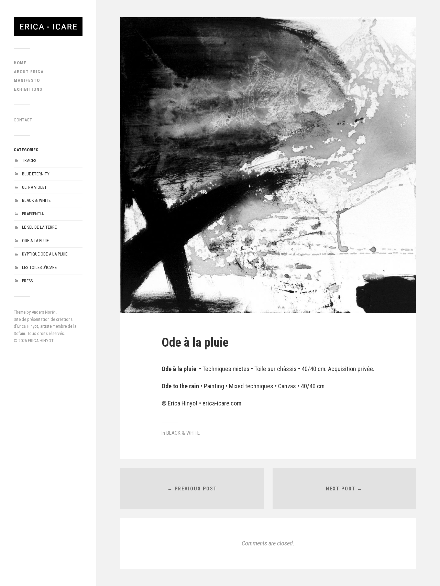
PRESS (27, 280)
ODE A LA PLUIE (35, 240)
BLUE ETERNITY (36, 173)
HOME (20, 62)
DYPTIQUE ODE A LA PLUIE (44, 254)
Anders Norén (44, 312)
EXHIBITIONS (28, 89)
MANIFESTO (27, 80)
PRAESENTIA (33, 213)
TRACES (29, 160)
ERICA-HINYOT (40, 340)
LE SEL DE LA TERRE (39, 227)
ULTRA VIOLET (34, 187)
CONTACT (23, 119)
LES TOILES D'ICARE (39, 267)
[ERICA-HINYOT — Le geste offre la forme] (48, 26)
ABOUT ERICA (29, 71)
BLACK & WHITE (36, 200)
